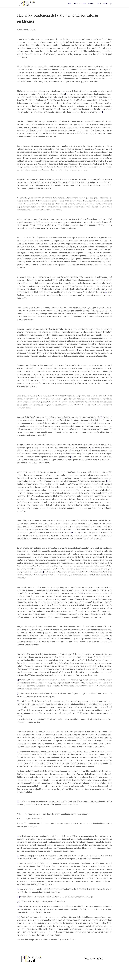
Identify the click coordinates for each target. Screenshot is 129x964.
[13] (108, 638)
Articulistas (83, 3)
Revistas (90, 3)
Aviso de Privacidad (93, 958)
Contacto (105, 3)
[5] (77, 350)
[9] (107, 481)
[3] (27, 222)
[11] (44, 572)
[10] (71, 532)
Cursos (99, 3)
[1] (66, 94)
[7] (90, 447)
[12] (81, 593)
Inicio (69, 3)
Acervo (75, 3)
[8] (71, 456)
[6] (102, 417)
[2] (102, 112)
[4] (106, 292)
